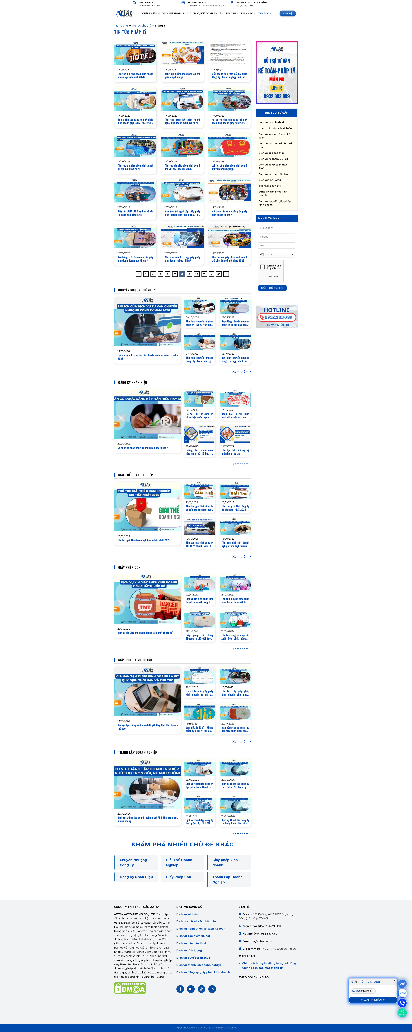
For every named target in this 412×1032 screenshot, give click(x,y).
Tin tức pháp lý (141, 25)
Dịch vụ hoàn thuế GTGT (273, 158)
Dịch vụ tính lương (270, 180)
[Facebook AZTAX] (180, 989)
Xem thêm (241, 371)
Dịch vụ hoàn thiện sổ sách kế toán (200, 928)
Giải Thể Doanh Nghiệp (179, 862)
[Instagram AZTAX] (191, 989)
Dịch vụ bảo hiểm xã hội (193, 935)
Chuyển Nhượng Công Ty (133, 862)
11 (204, 273)
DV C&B (231, 13)
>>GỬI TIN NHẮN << (373, 999)
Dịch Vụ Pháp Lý (173, 13)
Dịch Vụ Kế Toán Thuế (205, 13)
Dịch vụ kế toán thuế (271, 122)
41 (218, 273)
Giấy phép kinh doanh (225, 862)
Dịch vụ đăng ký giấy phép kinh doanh (203, 972)
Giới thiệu (149, 13)
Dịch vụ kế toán (187, 914)
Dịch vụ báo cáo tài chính (274, 174)
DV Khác (247, 13)
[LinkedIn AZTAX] (212, 989)
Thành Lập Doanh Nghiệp (227, 879)
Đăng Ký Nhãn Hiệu (136, 877)
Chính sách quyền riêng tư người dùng (269, 963)
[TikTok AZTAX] (201, 989)
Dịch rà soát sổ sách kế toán (196, 921)
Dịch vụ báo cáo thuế (271, 152)
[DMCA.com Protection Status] (130, 987)
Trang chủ (121, 25)
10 (196, 273)
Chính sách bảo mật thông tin (263, 967)
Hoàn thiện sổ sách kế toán (275, 128)
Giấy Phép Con (178, 877)
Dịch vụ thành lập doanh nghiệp (198, 965)
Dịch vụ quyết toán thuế (193, 957)
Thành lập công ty (270, 185)
